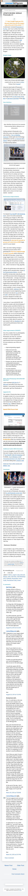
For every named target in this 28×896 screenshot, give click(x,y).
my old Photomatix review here (14, 493)
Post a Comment (9, 858)
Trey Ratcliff (13, 214)
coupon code (16, 575)
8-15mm (9, 575)
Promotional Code (12, 580)
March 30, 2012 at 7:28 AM (13, 792)
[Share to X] (10, 572)
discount (6, 384)
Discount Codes (12, 5)
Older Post (20, 865)
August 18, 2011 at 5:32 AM (13, 627)
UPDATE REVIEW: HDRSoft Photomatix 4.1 (12, 14)
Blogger (20, 890)
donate (21, 562)
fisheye (5, 576)
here (9, 403)
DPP (6, 294)
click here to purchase (13, 98)
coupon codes (11, 564)
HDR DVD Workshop (17, 455)
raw (17, 293)
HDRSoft (8, 578)
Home (5, 5)
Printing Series (21, 5)
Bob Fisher (9, 587)
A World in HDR (20, 460)
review (19, 580)
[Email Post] (4, 572)
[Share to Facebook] (12, 572)
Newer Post (8, 865)
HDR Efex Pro (15, 382)
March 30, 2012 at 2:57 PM (13, 854)
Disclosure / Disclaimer (10, 545)
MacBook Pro (18, 321)
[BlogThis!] (9, 572)
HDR (21, 40)
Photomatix (15, 578)
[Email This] (8, 572)
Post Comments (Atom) (18, 874)
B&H (24, 98)
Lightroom (16, 289)
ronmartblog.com (11, 631)
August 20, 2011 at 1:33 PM (13, 694)
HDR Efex (13, 576)
